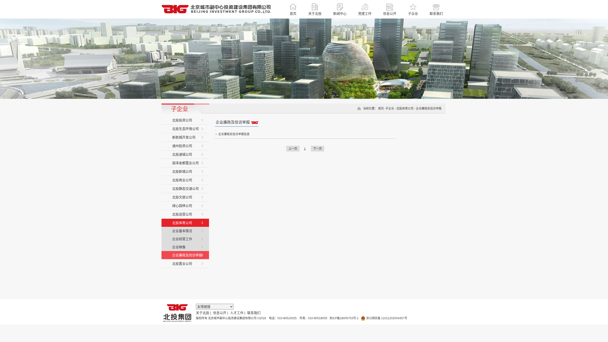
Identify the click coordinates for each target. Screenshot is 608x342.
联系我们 (254, 313)
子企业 (389, 108)
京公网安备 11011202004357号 (386, 318)
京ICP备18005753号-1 (344, 318)
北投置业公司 (182, 264)
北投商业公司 (182, 180)
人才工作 (236, 313)
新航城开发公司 (183, 137)
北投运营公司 (182, 214)
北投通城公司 (182, 154)
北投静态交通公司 (185, 188)
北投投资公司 (182, 120)
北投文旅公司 (182, 197)
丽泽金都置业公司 (185, 163)
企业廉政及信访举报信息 (234, 134)
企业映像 (178, 247)
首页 (381, 108)
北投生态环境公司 (185, 129)
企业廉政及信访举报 (187, 255)
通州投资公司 (182, 146)
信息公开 (219, 313)
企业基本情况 (182, 231)
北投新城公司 (182, 171)
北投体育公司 (182, 223)
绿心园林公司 (182, 206)
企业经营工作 (182, 239)
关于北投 (202, 313)
